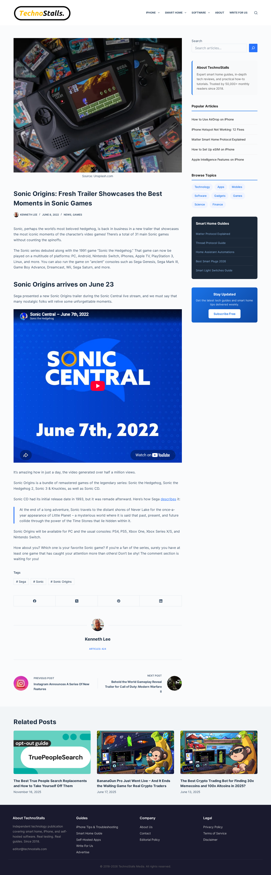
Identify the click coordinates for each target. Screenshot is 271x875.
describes (168, 499)
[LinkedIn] (161, 601)
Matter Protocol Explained (213, 233)
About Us (146, 827)
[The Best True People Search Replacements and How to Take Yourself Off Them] (52, 752)
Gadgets (219, 195)
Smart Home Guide (89, 833)
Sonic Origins (61, 581)
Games (77, 214)
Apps (220, 187)
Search (197, 41)
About (219, 12)
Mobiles (237, 187)
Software (199, 12)
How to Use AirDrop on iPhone (213, 119)
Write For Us (238, 12)
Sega (21, 581)
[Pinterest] (119, 601)
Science (200, 204)
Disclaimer (210, 839)
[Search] (255, 12)
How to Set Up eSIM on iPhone (213, 149)
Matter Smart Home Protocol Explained (219, 139)
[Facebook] (35, 601)
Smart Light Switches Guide (214, 270)
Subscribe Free (224, 314)
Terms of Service (215, 833)
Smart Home (174, 12)
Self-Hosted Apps (88, 839)
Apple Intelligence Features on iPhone (218, 159)
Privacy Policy (213, 827)
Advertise (82, 852)
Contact (145, 833)
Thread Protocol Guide (211, 243)
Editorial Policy (150, 839)
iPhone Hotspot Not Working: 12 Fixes (218, 129)
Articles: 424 (97, 648)
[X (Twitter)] (77, 601)
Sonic (38, 581)
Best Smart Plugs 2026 (211, 261)
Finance (218, 204)
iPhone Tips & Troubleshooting (97, 827)
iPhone (151, 12)
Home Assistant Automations (215, 252)
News (67, 214)
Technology (202, 187)
